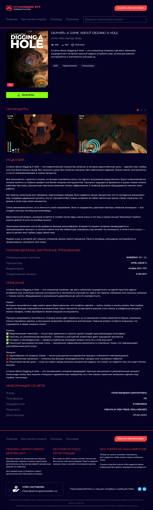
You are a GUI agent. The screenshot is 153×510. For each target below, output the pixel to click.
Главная (11, 19)
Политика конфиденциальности (121, 505)
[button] (138, 109)
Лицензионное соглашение (88, 505)
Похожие (72, 19)
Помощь (56, 19)
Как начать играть (34, 19)
